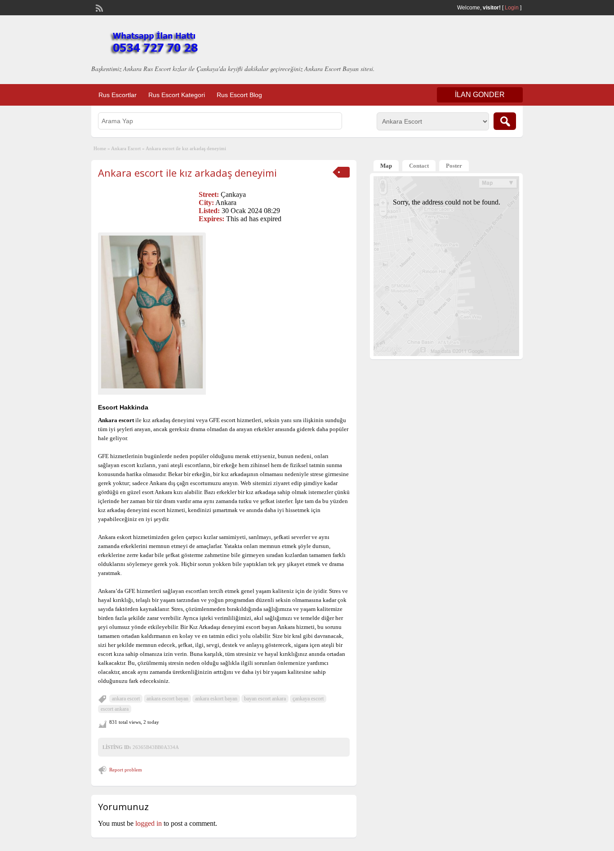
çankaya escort (308, 698)
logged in (148, 823)
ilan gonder (480, 94)
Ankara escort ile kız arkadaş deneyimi (187, 172)
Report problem (125, 769)
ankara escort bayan (167, 698)
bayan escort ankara (265, 698)
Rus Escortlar (117, 94)
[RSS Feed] (98, 7)
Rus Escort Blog (239, 94)
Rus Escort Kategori (176, 94)
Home (99, 148)
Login (512, 7)
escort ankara (115, 709)
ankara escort (126, 698)
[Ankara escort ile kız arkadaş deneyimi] (152, 312)
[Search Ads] (505, 121)
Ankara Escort (126, 148)
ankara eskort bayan (216, 698)
